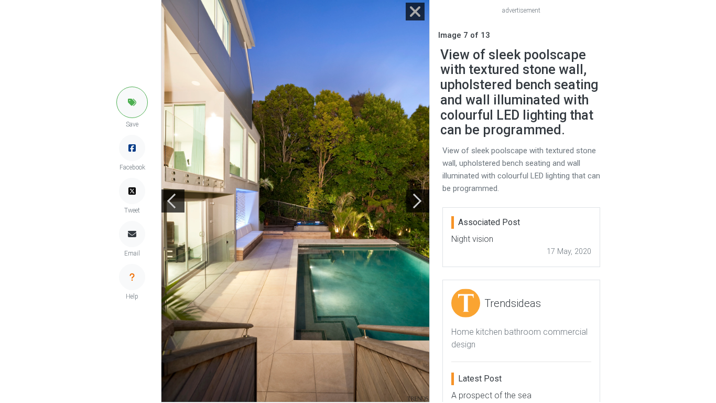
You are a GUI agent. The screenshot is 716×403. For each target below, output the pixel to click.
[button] (132, 102)
